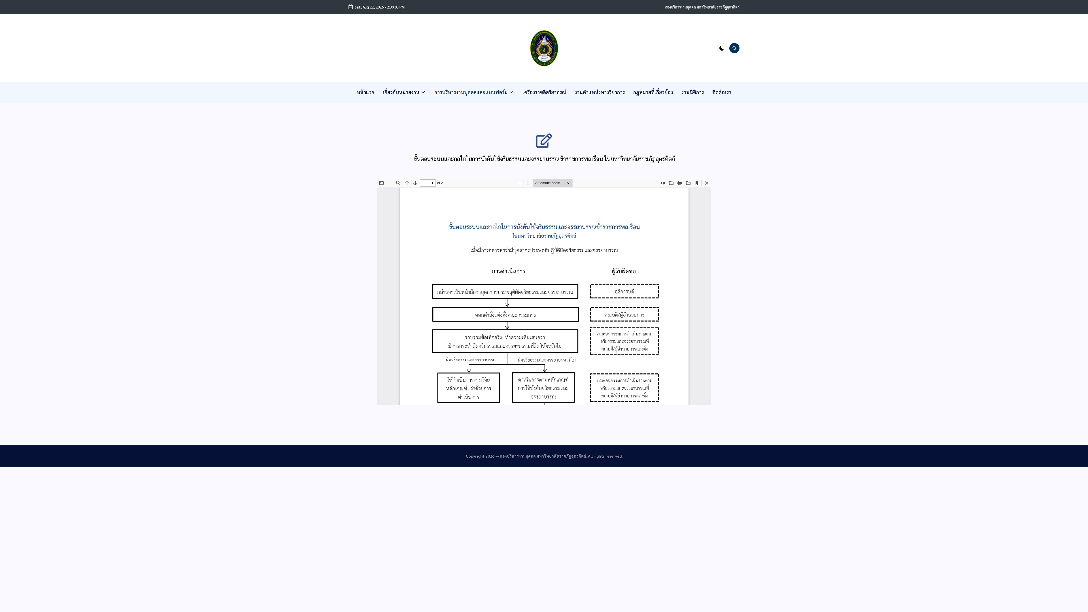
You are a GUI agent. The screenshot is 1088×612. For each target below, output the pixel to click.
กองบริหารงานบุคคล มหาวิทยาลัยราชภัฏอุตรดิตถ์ (702, 7)
